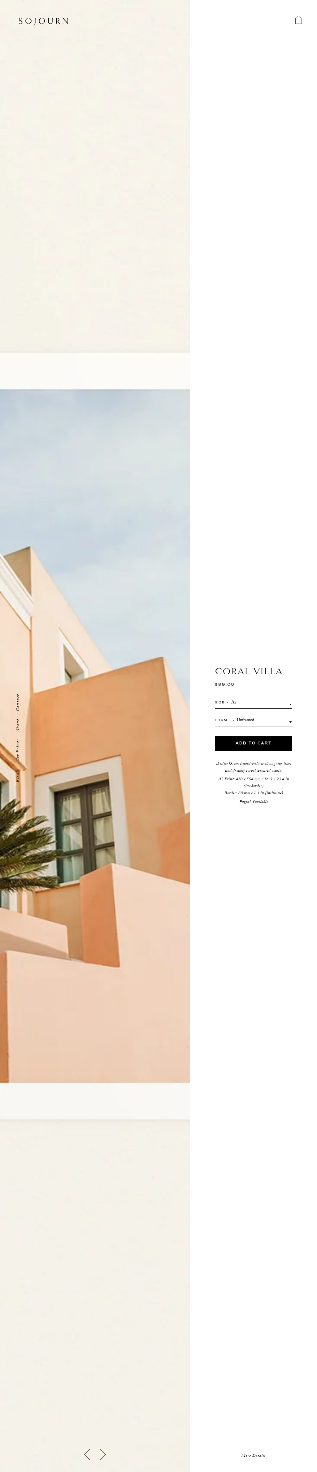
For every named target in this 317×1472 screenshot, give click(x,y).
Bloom (19, 776)
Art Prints (19, 750)
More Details (253, 1456)
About (19, 725)
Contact (19, 702)
